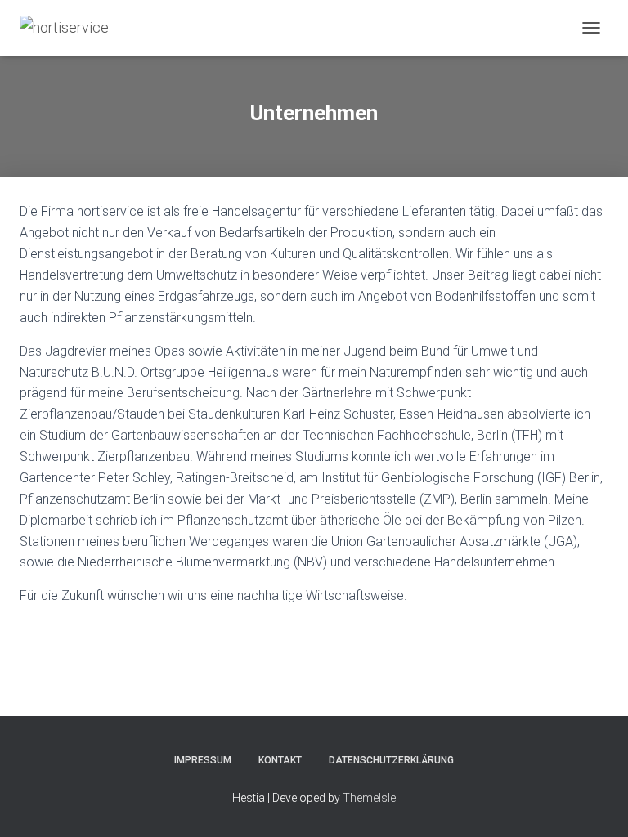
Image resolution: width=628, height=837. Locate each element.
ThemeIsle (369, 797)
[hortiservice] (70, 28)
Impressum (202, 760)
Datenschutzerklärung (391, 760)
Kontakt (280, 760)
